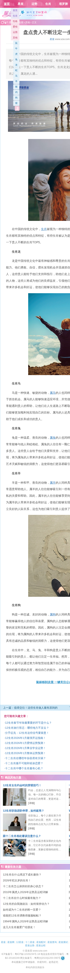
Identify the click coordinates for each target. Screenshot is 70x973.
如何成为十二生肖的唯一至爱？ (22, 909)
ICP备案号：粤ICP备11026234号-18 (21, 954)
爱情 (15, 26)
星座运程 (41, 945)
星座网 (10, 942)
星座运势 (29, 945)
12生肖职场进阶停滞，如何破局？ (23, 810)
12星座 (20, 942)
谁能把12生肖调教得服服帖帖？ (22, 915)
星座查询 (52, 942)
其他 (15, 37)
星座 (21, 3)
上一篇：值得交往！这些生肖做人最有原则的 (30, 707)
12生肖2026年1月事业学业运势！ (25, 748)
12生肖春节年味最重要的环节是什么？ (28, 722)
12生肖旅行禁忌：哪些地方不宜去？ (27, 727)
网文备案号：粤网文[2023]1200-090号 (40, 958)
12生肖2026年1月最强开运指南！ (25, 737)
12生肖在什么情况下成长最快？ (22, 874)
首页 (7, 3)
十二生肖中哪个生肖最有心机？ (24, 768)
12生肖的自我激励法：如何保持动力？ (26, 903)
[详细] (31, 803)
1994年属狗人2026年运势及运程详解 (25, 921)
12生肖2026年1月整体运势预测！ (25, 753)
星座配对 (41, 942)
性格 (15, 21)
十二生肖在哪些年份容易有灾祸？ (25, 758)
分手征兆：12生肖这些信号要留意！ (27, 732)
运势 (34, 3)
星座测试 (63, 942)
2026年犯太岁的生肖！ (17, 880)
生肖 (48, 3)
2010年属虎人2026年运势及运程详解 (25, 892)
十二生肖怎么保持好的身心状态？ (23, 886)
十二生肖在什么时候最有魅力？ (22, 898)
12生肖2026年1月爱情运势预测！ (25, 743)
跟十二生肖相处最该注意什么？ (22, 836)
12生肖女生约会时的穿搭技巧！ (22, 785)
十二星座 (30, 942)
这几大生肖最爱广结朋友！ (19, 927)
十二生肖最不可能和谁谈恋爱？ (24, 763)
